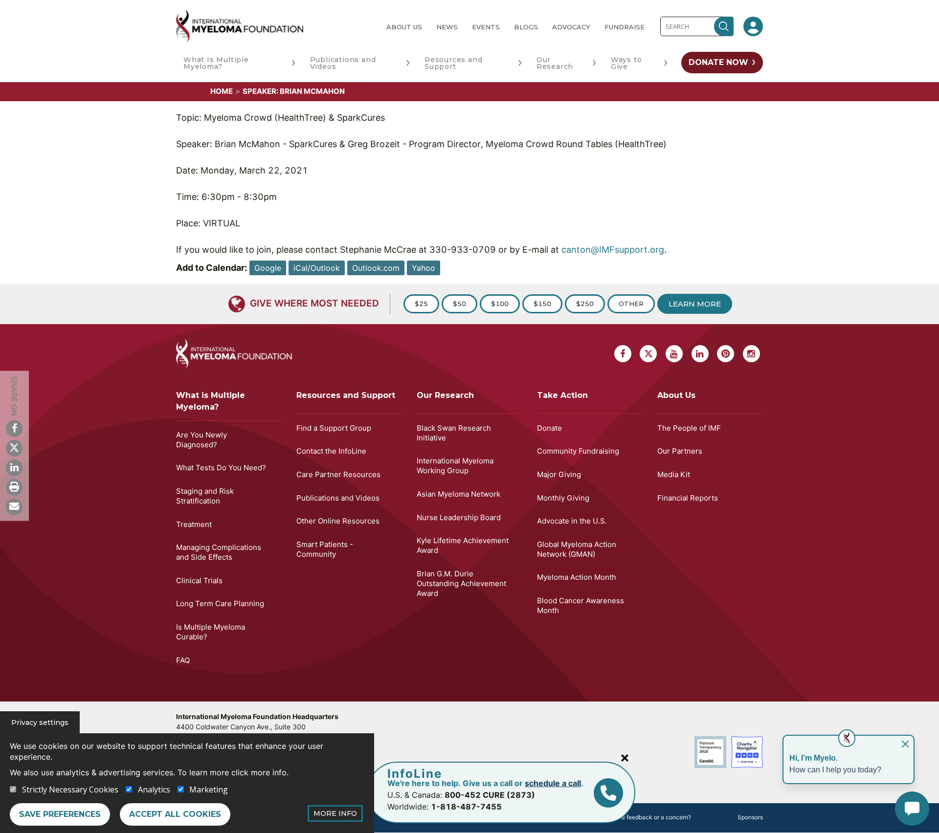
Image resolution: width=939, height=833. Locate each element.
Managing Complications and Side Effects (218, 552)
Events (486, 27)
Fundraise (624, 27)
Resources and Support (453, 63)
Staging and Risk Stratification (205, 495)
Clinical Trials (199, 580)
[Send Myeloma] (14, 506)
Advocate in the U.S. (572, 521)
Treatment (194, 524)
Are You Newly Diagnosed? (201, 439)
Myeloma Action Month (576, 577)
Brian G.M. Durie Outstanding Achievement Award (461, 583)
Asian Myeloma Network (458, 494)
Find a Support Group (333, 428)
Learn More (695, 303)
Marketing (208, 789)
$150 (542, 303)
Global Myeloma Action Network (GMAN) (576, 549)
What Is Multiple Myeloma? (216, 63)
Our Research (555, 63)
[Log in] (753, 26)
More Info (335, 813)
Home (221, 91)
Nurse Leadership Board (459, 517)
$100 (500, 303)
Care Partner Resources (338, 474)
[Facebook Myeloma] (14, 428)
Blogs (526, 27)
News (447, 27)
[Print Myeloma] (14, 487)
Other (631, 303)
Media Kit (673, 474)
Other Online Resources (338, 521)
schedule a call (553, 783)
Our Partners (679, 451)
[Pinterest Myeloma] (725, 354)
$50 (459, 303)
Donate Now (718, 62)
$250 (585, 303)
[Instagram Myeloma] (751, 354)
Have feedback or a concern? (650, 817)
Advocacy (571, 27)
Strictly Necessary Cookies (70, 789)
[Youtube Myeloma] (674, 354)
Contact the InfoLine (331, 451)
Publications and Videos (343, 63)
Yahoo (423, 268)
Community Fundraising (578, 451)
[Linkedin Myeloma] (14, 467)
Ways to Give (626, 63)
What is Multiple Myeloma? (210, 401)
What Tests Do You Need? (221, 467)
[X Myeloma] (14, 448)
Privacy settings (39, 722)
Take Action (562, 395)
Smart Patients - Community (324, 549)
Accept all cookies (175, 814)
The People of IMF (689, 428)
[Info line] (608, 793)
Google (267, 268)
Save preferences (60, 814)
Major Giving (559, 474)
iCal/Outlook (316, 268)
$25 (421, 303)
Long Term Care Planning (220, 603)
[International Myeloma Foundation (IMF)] (273, 26)
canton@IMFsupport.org (612, 249)
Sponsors (750, 817)
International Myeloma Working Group (455, 465)
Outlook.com (376, 268)
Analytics (154, 789)
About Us (404, 27)
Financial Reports (687, 498)
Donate (549, 428)
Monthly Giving (563, 498)
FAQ (183, 660)
